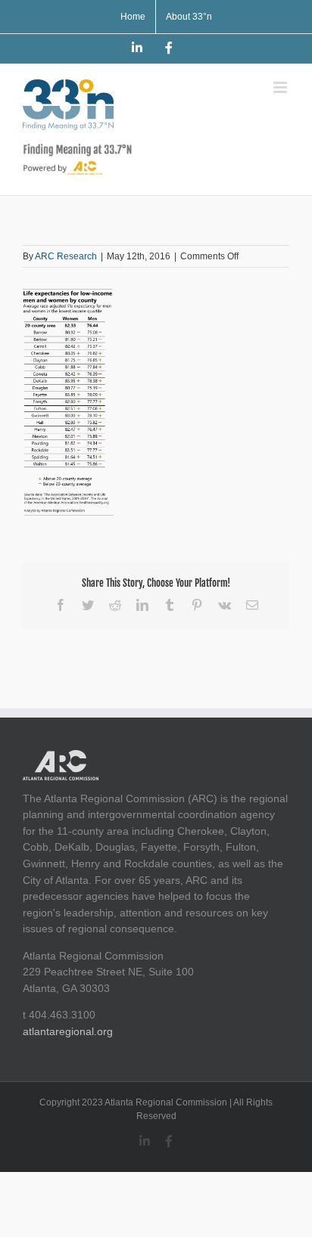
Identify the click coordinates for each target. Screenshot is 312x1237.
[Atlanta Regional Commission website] (60, 758)
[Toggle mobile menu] (281, 87)
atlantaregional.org (68, 1031)
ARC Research (66, 256)
